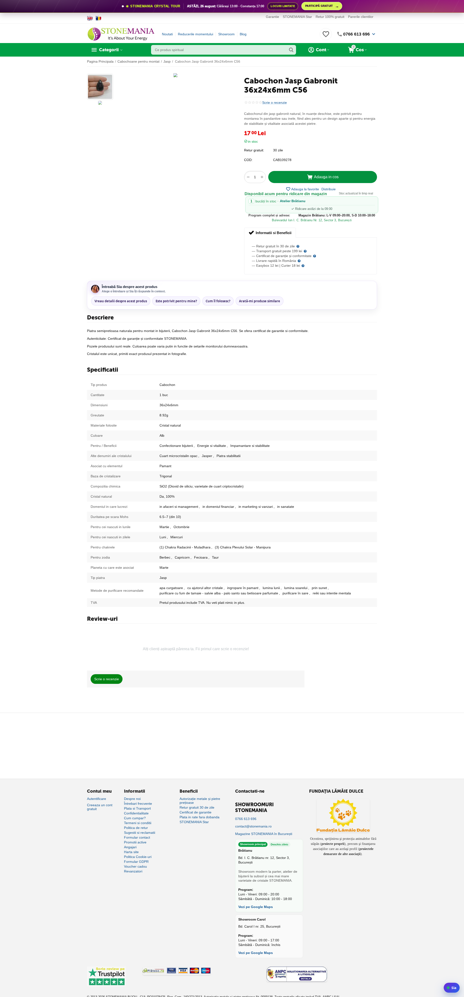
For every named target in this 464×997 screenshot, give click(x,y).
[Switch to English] (90, 18)
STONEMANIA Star (297, 17)
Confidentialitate (136, 813)
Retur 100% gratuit (330, 17)
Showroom (226, 34)
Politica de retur (136, 828)
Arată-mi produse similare (259, 301)
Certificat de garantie (195, 812)
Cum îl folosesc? (218, 301)
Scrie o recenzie (274, 102)
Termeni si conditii (137, 823)
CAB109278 (282, 160)
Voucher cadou (135, 866)
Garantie (272, 17)
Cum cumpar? (135, 818)
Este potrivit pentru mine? (176, 301)
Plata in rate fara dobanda (199, 817)
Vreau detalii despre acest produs (120, 301)
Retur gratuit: (254, 150)
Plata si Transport (137, 808)
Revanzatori (133, 871)
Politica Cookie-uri (138, 857)
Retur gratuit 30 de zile (197, 807)
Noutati (167, 34)
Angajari (130, 847)
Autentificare (96, 799)
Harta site (131, 852)
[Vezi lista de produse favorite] (326, 37)
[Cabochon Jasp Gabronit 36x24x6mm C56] (175, 75)
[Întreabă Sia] (452, 988)
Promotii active (135, 842)
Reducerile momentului (195, 34)
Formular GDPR (136, 862)
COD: (248, 160)
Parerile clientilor (360, 17)
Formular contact (137, 837)
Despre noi (132, 799)
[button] (328, 189)
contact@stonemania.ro (253, 826)
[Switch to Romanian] (98, 18)
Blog (243, 34)
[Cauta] (291, 50)
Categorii (109, 50)
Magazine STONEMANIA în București (263, 834)
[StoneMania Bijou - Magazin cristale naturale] (121, 34)
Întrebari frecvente (138, 803)
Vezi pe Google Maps (255, 907)
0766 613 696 (356, 34)
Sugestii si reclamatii (139, 833)
